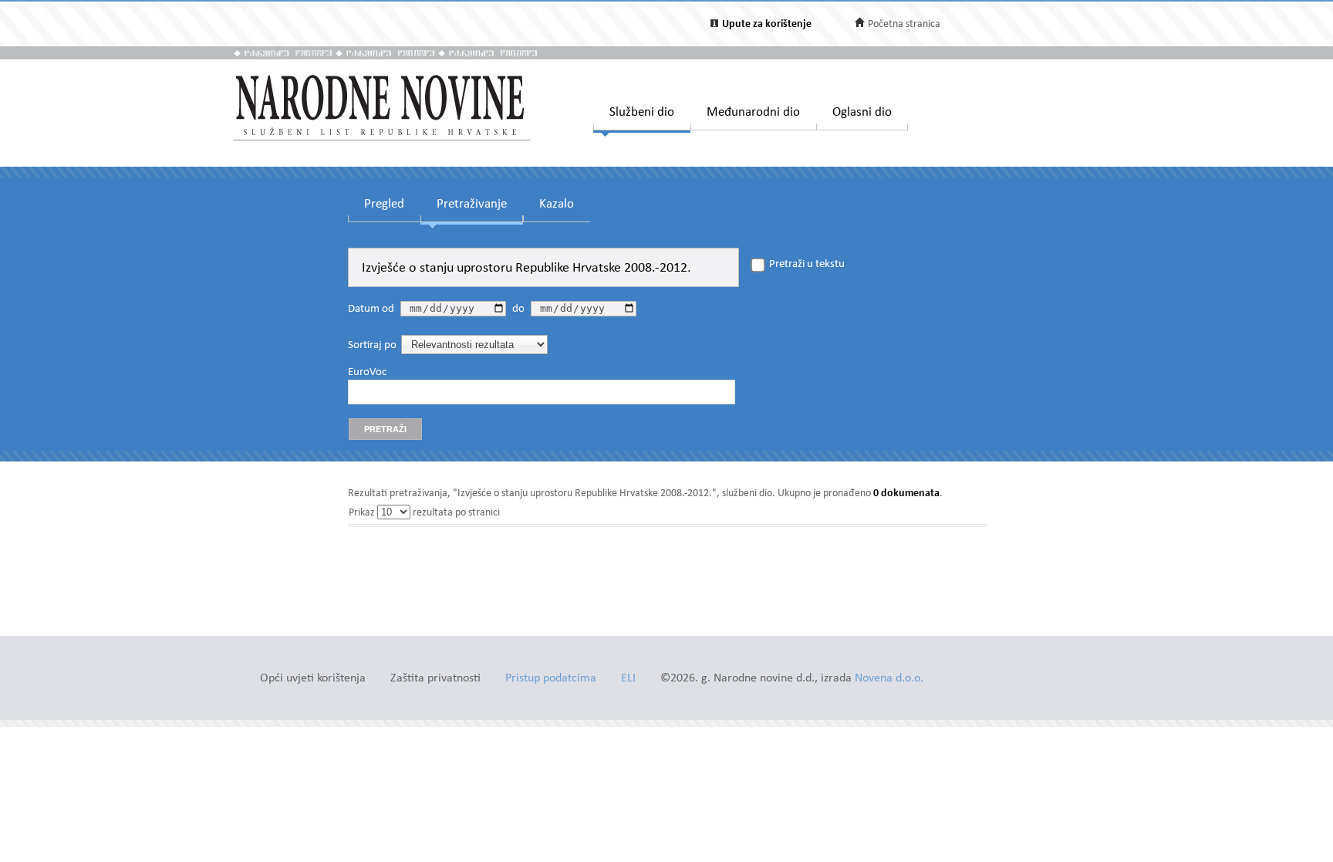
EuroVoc (367, 373)
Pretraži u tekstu (807, 265)
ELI (628, 678)
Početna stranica (904, 24)
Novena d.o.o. (889, 678)
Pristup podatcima (550, 678)
